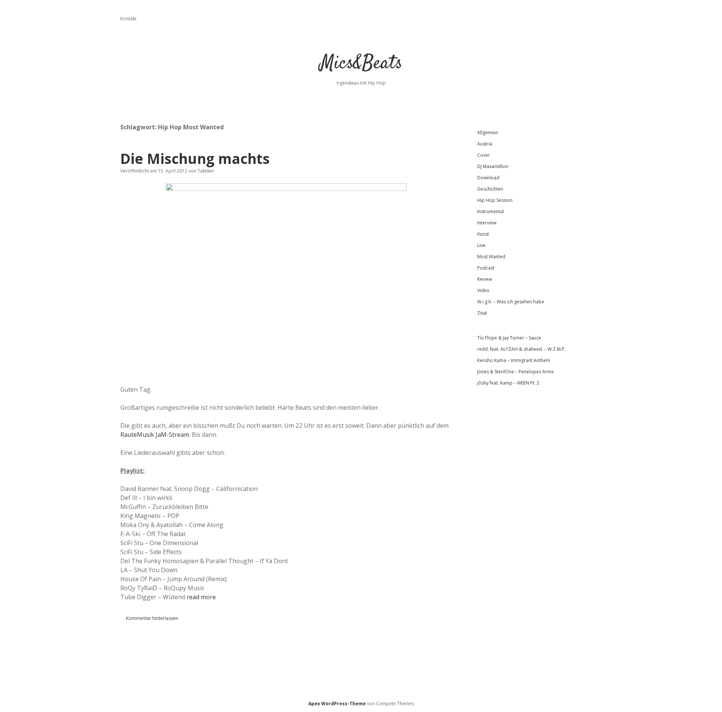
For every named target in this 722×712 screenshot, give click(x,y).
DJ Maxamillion (492, 166)
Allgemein (487, 132)
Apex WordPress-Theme (337, 703)
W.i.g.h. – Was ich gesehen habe (510, 301)
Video (483, 290)
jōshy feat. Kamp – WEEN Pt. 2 (508, 383)
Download (488, 177)
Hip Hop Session (495, 200)
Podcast (485, 268)
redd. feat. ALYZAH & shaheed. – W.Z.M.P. (521, 349)
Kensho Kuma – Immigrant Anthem (513, 360)
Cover (483, 155)
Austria (484, 144)
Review (484, 279)
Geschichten (490, 189)
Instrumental (490, 211)
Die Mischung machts (195, 158)
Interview (486, 223)
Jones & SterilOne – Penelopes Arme (515, 371)
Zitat (482, 313)
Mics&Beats (361, 63)
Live (481, 245)
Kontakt (128, 18)
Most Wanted (491, 256)
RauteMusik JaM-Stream (154, 434)
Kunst (483, 234)
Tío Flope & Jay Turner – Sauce (509, 338)
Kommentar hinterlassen (152, 618)
